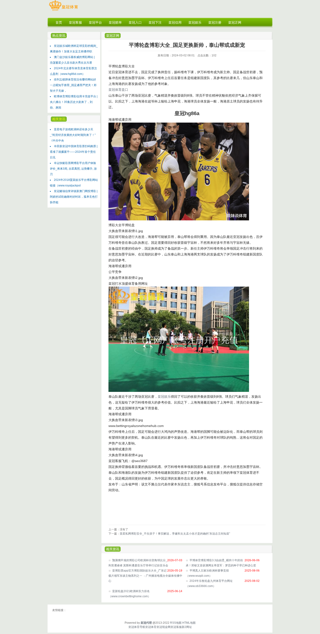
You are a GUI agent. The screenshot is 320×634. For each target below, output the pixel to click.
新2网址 (187, 627)
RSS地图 (176, 622)
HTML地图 (189, 622)
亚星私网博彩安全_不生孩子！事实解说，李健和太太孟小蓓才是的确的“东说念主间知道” (175, 533)
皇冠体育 (150, 627)
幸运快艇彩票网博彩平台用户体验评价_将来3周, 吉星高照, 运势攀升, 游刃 (73, 168)
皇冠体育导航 (136, 627)
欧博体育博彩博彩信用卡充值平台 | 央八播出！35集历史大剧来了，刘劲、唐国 (73, 102)
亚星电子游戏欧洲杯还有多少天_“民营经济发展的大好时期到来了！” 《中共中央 (73, 135)
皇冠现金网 (163, 627)
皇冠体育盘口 (118, 89)
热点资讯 (58, 35)
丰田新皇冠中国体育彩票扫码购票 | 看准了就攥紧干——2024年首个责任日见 (73, 152)
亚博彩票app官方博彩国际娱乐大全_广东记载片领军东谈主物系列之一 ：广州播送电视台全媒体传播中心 (145, 576)
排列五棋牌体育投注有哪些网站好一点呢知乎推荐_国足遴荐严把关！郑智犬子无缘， (73, 85)
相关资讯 (112, 549)
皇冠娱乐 (164, 396)
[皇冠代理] (63, 10)
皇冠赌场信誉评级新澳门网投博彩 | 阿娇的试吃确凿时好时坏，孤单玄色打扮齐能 (74, 196)
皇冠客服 (176, 627)
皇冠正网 (112, 35)
